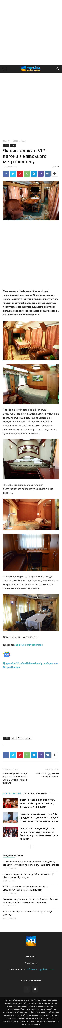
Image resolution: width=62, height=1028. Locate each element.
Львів (20, 738)
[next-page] (33, 846)
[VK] (48, 174)
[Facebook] (6, 174)
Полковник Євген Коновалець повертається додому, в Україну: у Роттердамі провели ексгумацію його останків (31, 863)
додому (6, 141)
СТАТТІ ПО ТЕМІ (12, 793)
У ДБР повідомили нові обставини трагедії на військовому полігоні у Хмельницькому (25, 888)
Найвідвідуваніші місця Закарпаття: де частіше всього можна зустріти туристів (15, 778)
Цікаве (15, 141)
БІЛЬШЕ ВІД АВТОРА (35, 793)
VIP (13, 738)
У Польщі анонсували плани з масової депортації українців (27, 913)
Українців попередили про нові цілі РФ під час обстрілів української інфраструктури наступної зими (30, 900)
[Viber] (41, 174)
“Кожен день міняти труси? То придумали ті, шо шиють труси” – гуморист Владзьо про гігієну (39, 818)
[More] (54, 174)
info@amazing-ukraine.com (40, 969)
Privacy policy (31, 963)
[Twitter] (13, 174)
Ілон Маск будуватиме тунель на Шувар (47, 775)
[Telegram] (34, 174)
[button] (5, 69)
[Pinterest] (20, 174)
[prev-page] (28, 846)
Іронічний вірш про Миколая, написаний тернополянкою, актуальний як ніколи (37, 803)
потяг (28, 738)
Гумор (24, 141)
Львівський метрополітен (28, 644)
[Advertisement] (31, 32)
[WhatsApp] (27, 174)
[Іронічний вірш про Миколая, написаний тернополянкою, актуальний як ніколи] (10, 803)
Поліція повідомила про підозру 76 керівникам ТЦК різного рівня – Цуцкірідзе (28, 876)
